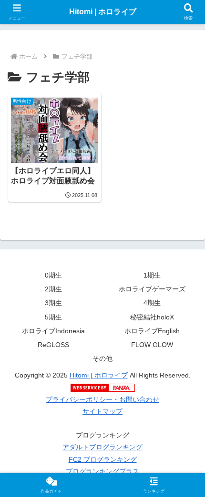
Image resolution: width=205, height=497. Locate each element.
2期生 (53, 289)
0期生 (53, 275)
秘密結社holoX (152, 317)
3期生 (53, 303)
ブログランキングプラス (102, 471)
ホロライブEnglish (152, 331)
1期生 (152, 275)
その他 (102, 358)
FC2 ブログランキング (103, 459)
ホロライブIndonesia (53, 331)
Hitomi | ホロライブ (99, 375)
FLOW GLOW (152, 344)
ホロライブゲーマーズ (152, 289)
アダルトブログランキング (102, 447)
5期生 (53, 317)
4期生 (152, 303)
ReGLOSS (53, 344)
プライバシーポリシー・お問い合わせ (102, 399)
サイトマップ (102, 411)
